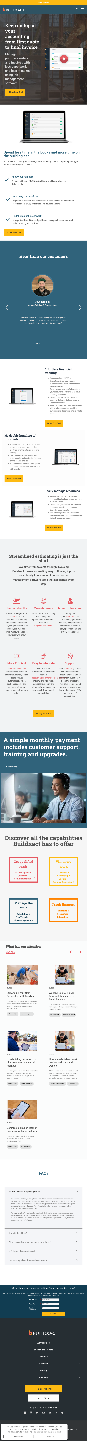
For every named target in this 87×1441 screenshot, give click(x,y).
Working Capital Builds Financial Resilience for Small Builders (62, 996)
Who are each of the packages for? (24, 1191)
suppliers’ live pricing (43, 626)
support (69, 668)
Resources (43, 1363)
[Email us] (43, 1413)
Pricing (43, 1370)
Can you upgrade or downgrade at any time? (28, 1260)
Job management (26, 1146)
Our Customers (43, 1343)
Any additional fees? (18, 1233)
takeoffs (13, 616)
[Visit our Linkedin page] (56, 1413)
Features (44, 1356)
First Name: (35, 1300)
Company (43, 1377)
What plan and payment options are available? (30, 1242)
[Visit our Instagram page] (31, 1413)
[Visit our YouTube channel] (50, 1413)
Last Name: (35, 1304)
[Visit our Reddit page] (62, 1413)
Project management (27, 1014)
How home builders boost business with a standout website (63, 1062)
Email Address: (35, 1309)
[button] (83, 9)
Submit (53, 1314)
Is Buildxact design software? (22, 1251)
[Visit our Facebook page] (25, 1413)
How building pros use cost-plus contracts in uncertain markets (22, 1062)
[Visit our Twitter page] (37, 1413)
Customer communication (57, 1083)
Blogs (9, 988)
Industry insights (12, 1014)
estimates (70, 616)
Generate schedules (17, 668)
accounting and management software (49, 678)
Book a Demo (43, 2)
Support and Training (43, 1350)
